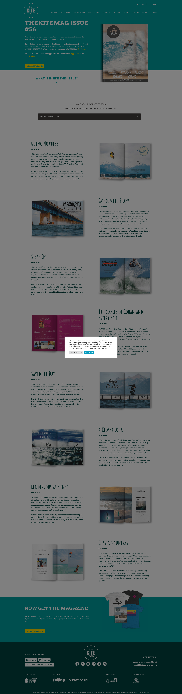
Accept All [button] (89, 352)
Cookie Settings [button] (76, 352)
